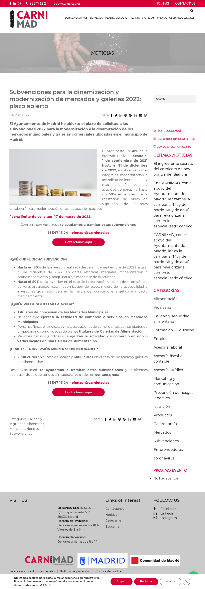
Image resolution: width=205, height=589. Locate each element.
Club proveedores (181, 17)
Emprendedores (168, 449)
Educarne (112, 526)
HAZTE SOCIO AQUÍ (169, 131)
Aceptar (122, 581)
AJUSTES (46, 585)
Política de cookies (109, 571)
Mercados (162, 432)
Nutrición (162, 406)
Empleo (161, 339)
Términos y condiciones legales (32, 571)
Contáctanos (115, 509)
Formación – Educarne (174, 330)
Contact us (185, 3)
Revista (135, 17)
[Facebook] (10, 3)
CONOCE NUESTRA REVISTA (174, 146)
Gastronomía (165, 424)
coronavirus (164, 458)
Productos (163, 415)
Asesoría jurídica (168, 370)
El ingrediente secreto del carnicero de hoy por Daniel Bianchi (173, 169)
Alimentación (166, 299)
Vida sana (162, 307)
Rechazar (146, 581)
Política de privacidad (75, 571)
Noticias (148, 17)
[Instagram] (19, 3)
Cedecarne (113, 520)
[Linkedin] (14, 3)
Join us (162, 3)
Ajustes (170, 581)
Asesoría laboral (168, 347)
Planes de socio (116, 17)
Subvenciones (166, 441)
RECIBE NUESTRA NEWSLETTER (176, 139)
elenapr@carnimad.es (91, 233)
